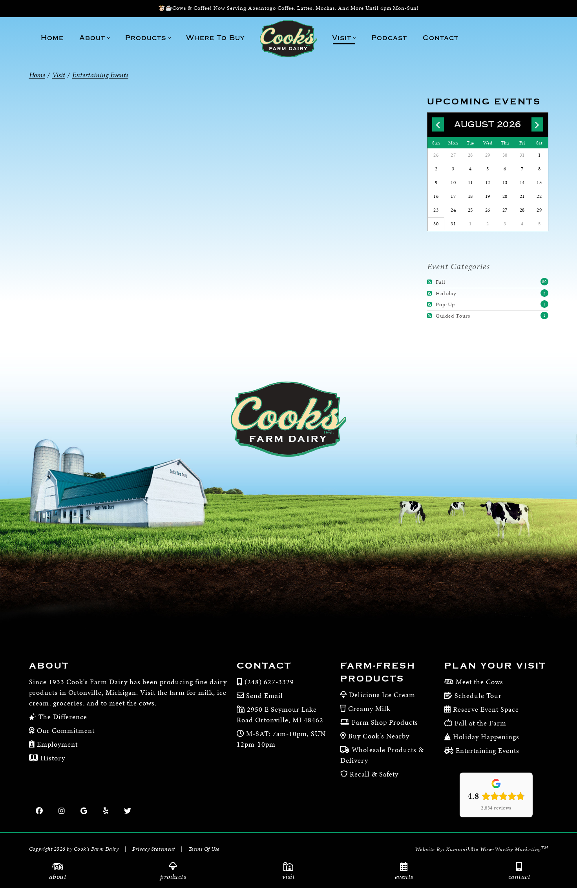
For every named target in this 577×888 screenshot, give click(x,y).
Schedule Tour (478, 695)
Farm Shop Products (385, 722)
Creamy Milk (369, 708)
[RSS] (430, 282)
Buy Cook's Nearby (378, 736)
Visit (288, 876)
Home (37, 75)
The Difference (62, 717)
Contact (264, 666)
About (49, 666)
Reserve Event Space (486, 709)
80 (544, 282)
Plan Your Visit (495, 666)
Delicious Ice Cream (382, 695)
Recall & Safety (374, 774)
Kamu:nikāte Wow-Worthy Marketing (497, 849)
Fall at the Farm (480, 723)
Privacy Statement (153, 849)
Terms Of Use (204, 849)
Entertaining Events (487, 750)
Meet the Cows (479, 682)
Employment (56, 744)
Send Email (264, 695)
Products (173, 876)
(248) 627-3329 (269, 682)
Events (404, 876)
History (51, 758)
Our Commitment (65, 730)
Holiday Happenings (486, 737)
